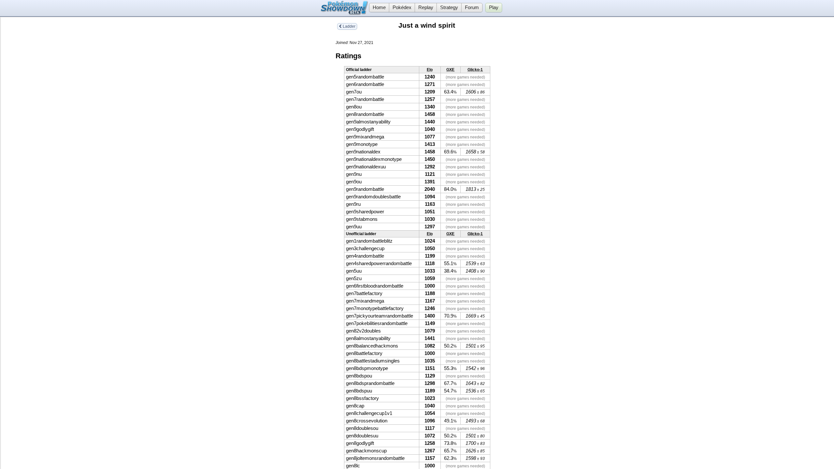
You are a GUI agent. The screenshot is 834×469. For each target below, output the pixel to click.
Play (493, 7)
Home (379, 7)
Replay (425, 7)
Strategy (449, 7)
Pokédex (402, 7)
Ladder (348, 26)
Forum (472, 7)
